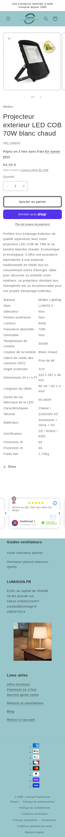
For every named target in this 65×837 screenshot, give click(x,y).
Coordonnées (49, 820)
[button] (8, 18)
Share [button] (12, 466)
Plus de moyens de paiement (32, 224)
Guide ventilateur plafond (24, 553)
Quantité (8, 176)
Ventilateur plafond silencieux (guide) (28, 564)
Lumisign (30, 797)
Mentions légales (34, 832)
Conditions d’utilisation (34, 814)
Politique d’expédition (25, 820)
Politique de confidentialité (34, 808)
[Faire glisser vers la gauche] (24, 97)
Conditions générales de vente (34, 826)
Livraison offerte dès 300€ (34, 170)
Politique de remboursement (39, 801)
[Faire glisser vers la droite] (41, 97)
